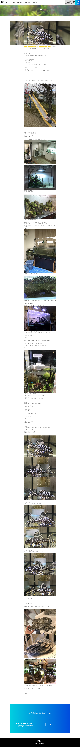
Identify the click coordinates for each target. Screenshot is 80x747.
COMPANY (19, 2)
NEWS (29, 2)
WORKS (13, 2)
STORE (25, 2)
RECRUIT (35, 2)
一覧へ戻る (40, 699)
